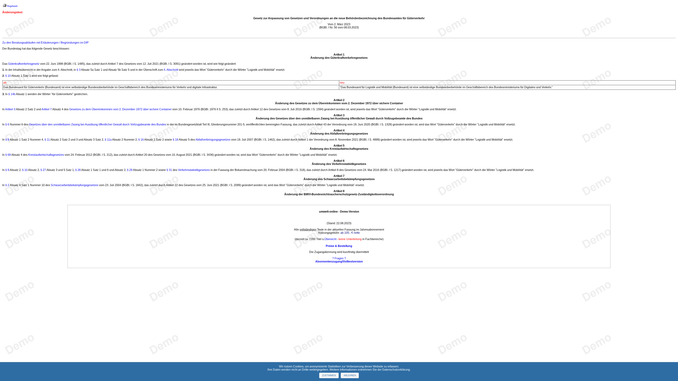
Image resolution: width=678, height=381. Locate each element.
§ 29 (129, 169)
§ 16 (141, 139)
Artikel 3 (10, 109)
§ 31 (169, 169)
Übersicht (330, 239)
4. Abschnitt (171, 69)
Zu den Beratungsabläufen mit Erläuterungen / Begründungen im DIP (45, 42)
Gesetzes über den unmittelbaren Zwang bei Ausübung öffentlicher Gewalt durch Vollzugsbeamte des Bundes (97, 124)
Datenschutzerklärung (396, 369)
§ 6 (7, 124)
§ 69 (8, 154)
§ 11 (47, 139)
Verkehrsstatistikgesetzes (194, 169)
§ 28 (78, 169)
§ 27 (43, 169)
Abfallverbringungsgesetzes (212, 139)
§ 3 (79, 69)
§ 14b (11, 94)
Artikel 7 (46, 109)
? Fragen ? (339, 258)
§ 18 (175, 139)
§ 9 (7, 139)
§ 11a (108, 139)
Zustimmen (329, 375)
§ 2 (7, 185)
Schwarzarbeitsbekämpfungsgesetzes (74, 185)
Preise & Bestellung (339, 245)
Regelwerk (12, 6)
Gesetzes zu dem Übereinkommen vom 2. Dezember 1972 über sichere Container (120, 109)
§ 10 (8, 75)
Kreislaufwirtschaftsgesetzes (46, 154)
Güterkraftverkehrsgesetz (23, 63)
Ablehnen (350, 375)
